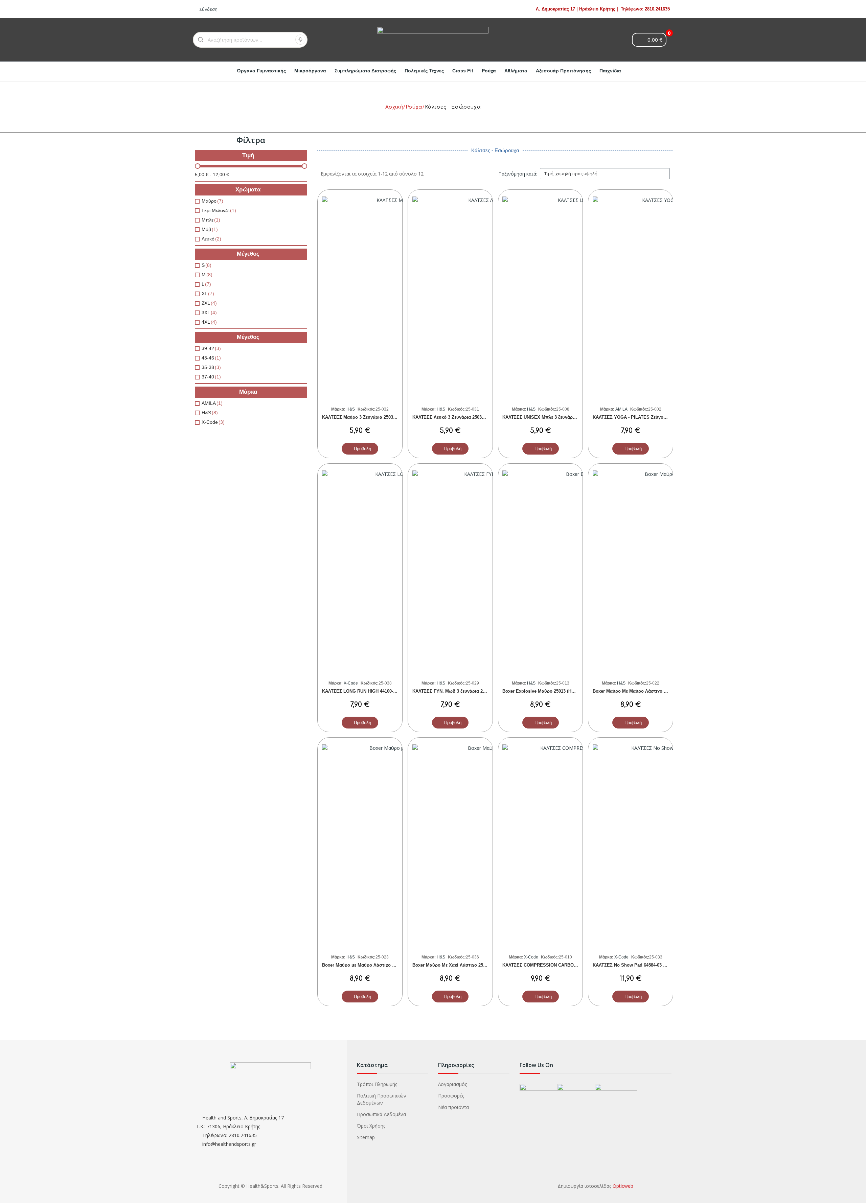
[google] (224, 1159)
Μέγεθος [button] (248, 254)
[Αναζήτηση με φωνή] (300, 39)
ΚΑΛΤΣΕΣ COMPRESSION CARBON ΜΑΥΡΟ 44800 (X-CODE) (565, 965)
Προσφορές (451, 1095)
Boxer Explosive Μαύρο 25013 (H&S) (540, 691)
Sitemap (366, 1137)
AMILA (621, 409)
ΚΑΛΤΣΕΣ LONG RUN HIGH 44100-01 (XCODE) (369, 691)
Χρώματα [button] (247, 190)
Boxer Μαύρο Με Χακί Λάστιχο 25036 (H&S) (457, 965)
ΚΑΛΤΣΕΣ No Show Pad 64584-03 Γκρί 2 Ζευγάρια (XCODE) (654, 965)
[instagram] (211, 1159)
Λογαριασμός (452, 1084)
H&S (350, 409)
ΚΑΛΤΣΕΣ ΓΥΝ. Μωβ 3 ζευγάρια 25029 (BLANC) (461, 691)
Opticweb (623, 1186)
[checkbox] (197, 201)
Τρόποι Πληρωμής (377, 1084)
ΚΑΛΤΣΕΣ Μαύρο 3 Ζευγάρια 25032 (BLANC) (368, 417)
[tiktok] (237, 1159)
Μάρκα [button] (248, 392)
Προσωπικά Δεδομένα (381, 1114)
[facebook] (198, 1159)
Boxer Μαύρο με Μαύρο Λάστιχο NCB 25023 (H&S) (375, 965)
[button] (360, 449)
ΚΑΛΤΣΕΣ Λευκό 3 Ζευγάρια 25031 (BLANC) (457, 417)
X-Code (350, 683)
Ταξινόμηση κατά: (518, 173)
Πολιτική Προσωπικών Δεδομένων (381, 1099)
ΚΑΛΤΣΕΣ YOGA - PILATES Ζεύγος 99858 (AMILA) (645, 417)
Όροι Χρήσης (371, 1126)
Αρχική (394, 107)
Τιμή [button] (248, 156)
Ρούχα (414, 107)
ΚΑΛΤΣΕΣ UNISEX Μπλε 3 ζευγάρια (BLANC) (549, 417)
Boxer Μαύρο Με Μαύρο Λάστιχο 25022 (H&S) (641, 691)
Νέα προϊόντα (453, 1107)
